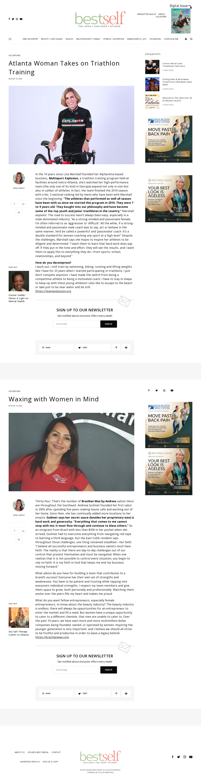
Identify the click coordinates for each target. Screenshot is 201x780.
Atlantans (15, 55)
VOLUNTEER (161, 16)
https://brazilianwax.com (52, 637)
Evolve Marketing (106, 772)
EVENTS (161, 14)
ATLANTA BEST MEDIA (38, 752)
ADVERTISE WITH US (30, 761)
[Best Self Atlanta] (100, 19)
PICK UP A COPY (50, 761)
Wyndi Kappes (18, 188)
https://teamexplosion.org (53, 291)
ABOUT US (20, 752)
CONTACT (56, 752)
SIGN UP (108, 324)
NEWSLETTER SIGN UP (146, 14)
